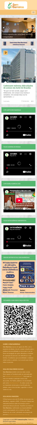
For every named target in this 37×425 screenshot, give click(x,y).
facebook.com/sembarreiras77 (14, 376)
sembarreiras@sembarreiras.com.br (18, 414)
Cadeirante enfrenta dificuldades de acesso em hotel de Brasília (18, 86)
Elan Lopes (12, 423)
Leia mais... (6, 101)
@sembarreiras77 (14, 383)
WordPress (30, 423)
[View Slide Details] (18, 28)
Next (33, 27)
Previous (3, 27)
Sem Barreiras (16, 5)
